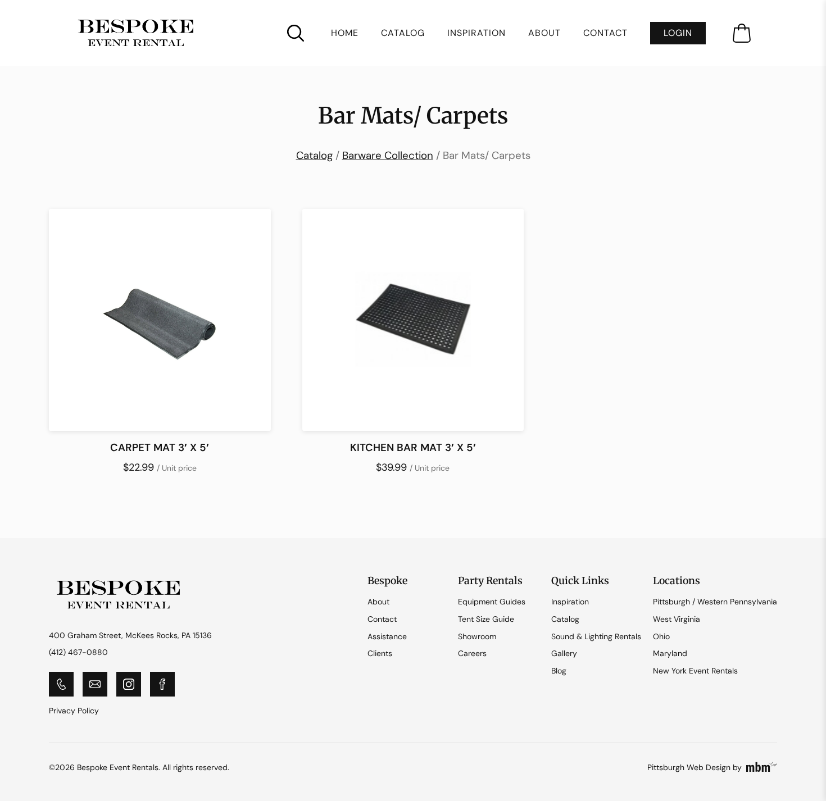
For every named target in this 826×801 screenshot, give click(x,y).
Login (678, 33)
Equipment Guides (491, 602)
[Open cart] (741, 33)
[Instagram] (128, 684)
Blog (558, 671)
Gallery (564, 653)
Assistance (387, 636)
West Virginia (676, 619)
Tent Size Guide (486, 619)
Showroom (477, 636)
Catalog (403, 33)
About (544, 33)
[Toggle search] (295, 33)
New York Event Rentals (695, 671)
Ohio (661, 636)
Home (344, 33)
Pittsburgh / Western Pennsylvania (715, 602)
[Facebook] (162, 684)
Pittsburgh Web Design (688, 767)
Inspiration (476, 33)
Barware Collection (387, 155)
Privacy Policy (74, 711)
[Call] (61, 684)
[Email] (95, 684)
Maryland (670, 653)
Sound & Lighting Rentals (596, 636)
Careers (472, 653)
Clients (379, 653)
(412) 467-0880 (78, 652)
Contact (605, 33)
